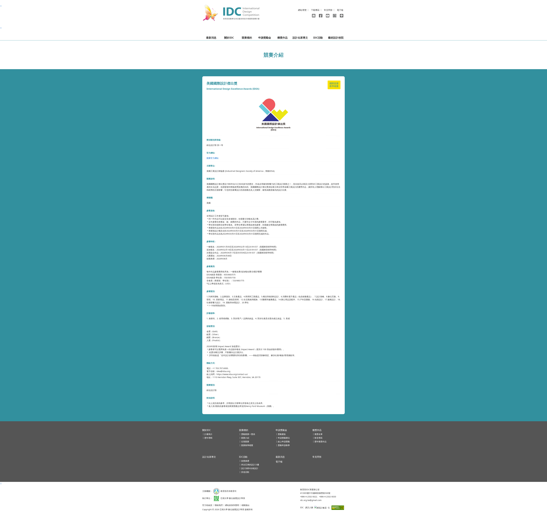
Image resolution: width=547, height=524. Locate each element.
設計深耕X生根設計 (249, 468)
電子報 (340, 10)
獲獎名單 (319, 434)
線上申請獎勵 (284, 441)
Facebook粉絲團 (320, 15)
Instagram (334, 15)
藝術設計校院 (336, 37)
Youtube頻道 (327, 15)
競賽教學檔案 (247, 445)
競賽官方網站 (213, 158)
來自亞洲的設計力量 (250, 464)
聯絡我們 (313, 15)
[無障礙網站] (337, 507)
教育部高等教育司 (228, 491)
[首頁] (230, 13)
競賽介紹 (245, 437)
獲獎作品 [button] (282, 37)
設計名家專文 (300, 37)
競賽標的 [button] (247, 37)
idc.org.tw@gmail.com (311, 500)
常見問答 (328, 10)
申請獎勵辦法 (284, 437)
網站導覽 (302, 10)
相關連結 (245, 505)
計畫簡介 (208, 434)
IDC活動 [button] (318, 37)
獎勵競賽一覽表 (248, 434)
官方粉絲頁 (207, 505)
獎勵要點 (282, 434)
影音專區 (319, 437)
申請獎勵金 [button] (264, 37)
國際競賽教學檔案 (334, 85)
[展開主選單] (206, 32)
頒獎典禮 (245, 461)
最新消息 (211, 37)
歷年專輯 (208, 437)
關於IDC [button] (229, 37)
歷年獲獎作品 (320, 441)
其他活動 (245, 472)
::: (1, 5)
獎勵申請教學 (284, 445)
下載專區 (315, 10)
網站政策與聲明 (232, 505)
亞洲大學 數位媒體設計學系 (233, 498)
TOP (528, 501)
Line (341, 15)
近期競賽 (245, 441)
